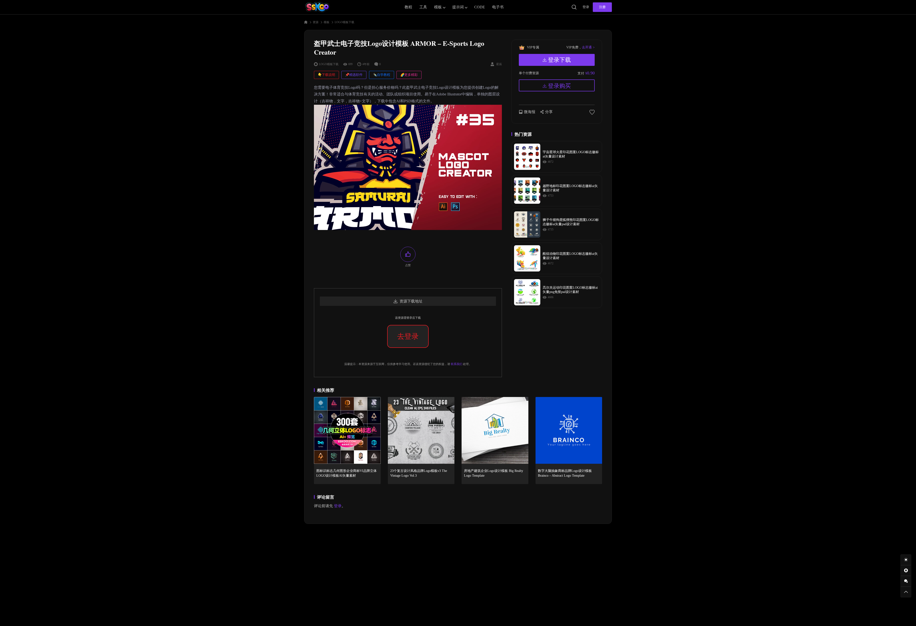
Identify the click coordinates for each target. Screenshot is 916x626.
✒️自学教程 (381, 75)
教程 (408, 7)
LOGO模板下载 (344, 22)
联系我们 (456, 364)
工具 (423, 7)
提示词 (458, 7)
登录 (586, 7)
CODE (479, 7)
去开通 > (588, 47)
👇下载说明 (326, 75)
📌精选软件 (354, 75)
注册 (602, 7)
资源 (315, 22)
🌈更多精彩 (409, 75)
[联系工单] (906, 581)
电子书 (498, 7)
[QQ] (906, 570)
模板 (438, 7)
